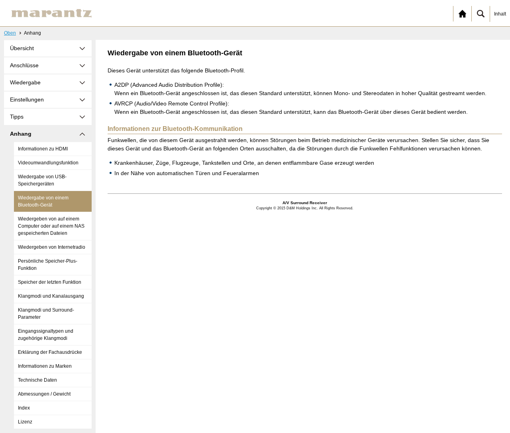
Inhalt (500, 14)
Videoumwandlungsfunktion (48, 163)
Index (24, 408)
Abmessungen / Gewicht (44, 394)
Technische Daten (37, 380)
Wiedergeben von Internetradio (51, 247)
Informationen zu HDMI (43, 149)
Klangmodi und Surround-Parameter (46, 313)
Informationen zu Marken (45, 366)
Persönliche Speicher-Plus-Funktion (47, 264)
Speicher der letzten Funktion (49, 282)
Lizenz (25, 422)
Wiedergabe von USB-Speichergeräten (42, 180)
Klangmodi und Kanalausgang (51, 296)
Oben (10, 33)
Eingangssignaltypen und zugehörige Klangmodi (45, 334)
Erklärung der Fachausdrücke (50, 352)
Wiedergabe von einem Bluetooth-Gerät (43, 201)
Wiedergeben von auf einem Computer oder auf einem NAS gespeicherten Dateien (51, 226)
